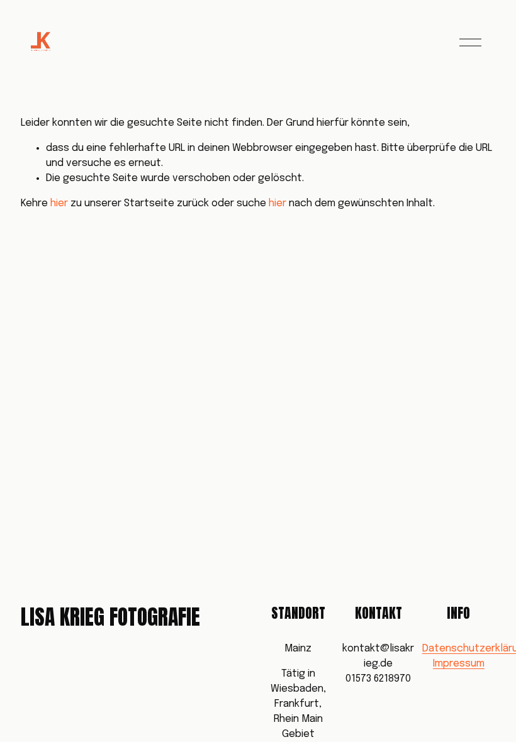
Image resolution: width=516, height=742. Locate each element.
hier (59, 203)
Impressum (459, 663)
